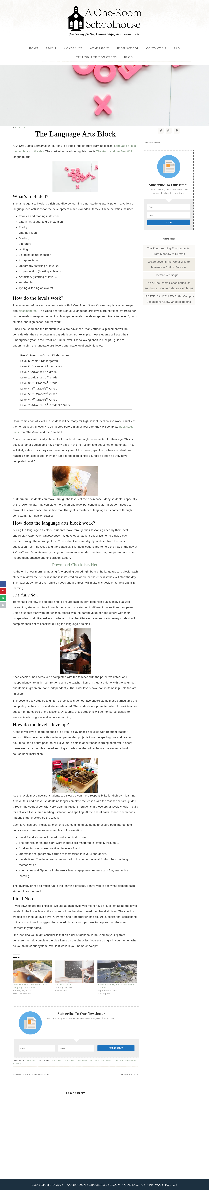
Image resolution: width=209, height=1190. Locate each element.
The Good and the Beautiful (114, 151)
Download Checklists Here (75, 564)
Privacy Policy (163, 1184)
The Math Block (63, 984)
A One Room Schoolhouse (104, 20)
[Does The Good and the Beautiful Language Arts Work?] (32, 971)
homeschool (57, 1060)
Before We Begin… (168, 275)
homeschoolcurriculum (75, 1060)
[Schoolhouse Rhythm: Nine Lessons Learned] (117, 971)
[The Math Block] (74, 971)
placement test (28, 310)
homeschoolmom (96, 1060)
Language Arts (112, 1060)
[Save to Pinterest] (3, 591)
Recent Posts (21, 128)
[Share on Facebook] (3, 584)
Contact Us (135, 1184)
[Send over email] (3, 598)
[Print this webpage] (3, 605)
